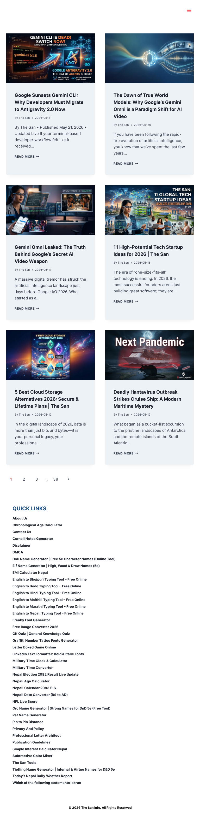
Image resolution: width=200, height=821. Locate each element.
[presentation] (50, 58)
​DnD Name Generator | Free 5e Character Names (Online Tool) (64, 559)
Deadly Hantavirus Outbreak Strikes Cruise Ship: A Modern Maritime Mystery (147, 399)
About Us (20, 518)
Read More (27, 156)
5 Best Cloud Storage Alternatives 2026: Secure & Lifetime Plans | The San (47, 399)
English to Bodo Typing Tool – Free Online (46, 586)
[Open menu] (189, 10)
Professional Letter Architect (36, 735)
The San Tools (24, 762)
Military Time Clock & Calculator (39, 661)
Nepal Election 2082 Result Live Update (45, 674)
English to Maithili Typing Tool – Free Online (48, 600)
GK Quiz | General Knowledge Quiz (41, 633)
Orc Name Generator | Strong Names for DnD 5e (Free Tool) (61, 708)
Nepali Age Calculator (30, 681)
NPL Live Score (25, 701)
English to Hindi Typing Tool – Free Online (47, 593)
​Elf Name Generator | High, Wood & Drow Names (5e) (56, 566)
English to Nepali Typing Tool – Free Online (48, 613)
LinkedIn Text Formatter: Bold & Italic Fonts (48, 654)
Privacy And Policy (28, 729)
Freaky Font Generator (31, 620)
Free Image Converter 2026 (35, 627)
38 (55, 479)
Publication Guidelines (31, 742)
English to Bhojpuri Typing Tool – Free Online (49, 579)
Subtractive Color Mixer (32, 756)
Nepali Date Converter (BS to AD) (40, 695)
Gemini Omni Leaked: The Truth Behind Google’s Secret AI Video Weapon (50, 254)
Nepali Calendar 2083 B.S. (34, 688)
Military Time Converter (32, 667)
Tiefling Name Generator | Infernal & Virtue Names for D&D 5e (63, 769)
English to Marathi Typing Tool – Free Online (49, 606)
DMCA (17, 552)
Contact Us (21, 532)
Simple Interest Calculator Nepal (39, 749)
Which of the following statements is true (46, 783)
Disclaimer (21, 545)
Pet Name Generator (29, 715)
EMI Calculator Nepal (30, 572)
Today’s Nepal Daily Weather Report (42, 776)
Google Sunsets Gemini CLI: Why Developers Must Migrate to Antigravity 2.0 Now (49, 102)
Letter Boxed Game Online (34, 647)
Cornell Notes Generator (32, 538)
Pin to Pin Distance (27, 722)
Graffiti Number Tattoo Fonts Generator (45, 640)
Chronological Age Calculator (37, 525)
